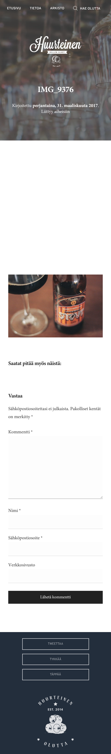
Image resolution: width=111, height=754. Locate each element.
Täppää (55, 674)
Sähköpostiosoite (25, 538)
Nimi (14, 510)
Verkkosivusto (21, 565)
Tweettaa (55, 643)
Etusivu (14, 8)
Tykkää (55, 659)
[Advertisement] (55, 203)
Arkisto (57, 8)
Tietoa (35, 8)
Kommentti (20, 432)
